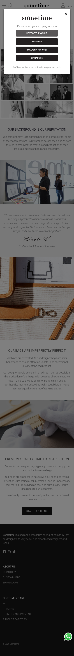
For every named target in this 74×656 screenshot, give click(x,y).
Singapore (37, 58)
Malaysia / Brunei (37, 50)
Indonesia (37, 41)
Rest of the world (36, 33)
